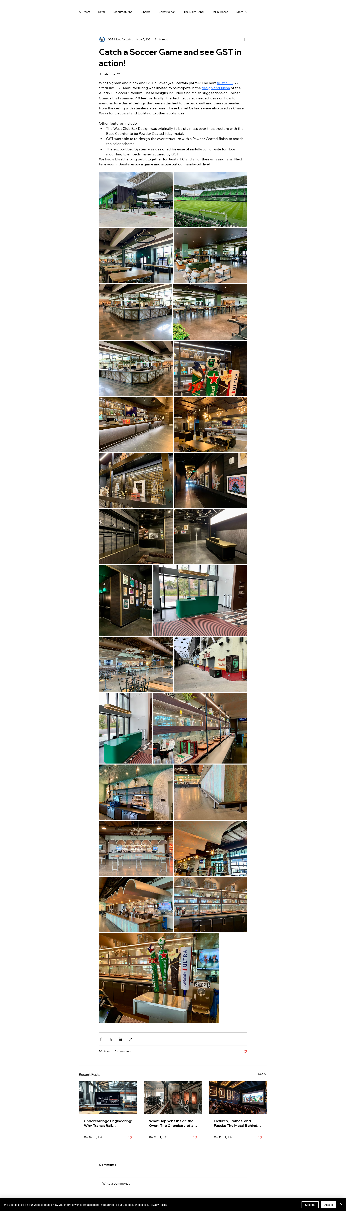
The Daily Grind (194, 12)
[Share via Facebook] (101, 1039)
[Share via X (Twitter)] (111, 1039)
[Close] (341, 1204)
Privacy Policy (158, 1205)
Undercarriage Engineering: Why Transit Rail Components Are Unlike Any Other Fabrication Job (108, 1123)
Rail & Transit (220, 12)
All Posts (84, 12)
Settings (310, 1205)
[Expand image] (136, 199)
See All (262, 1074)
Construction (167, 12)
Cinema (146, 12)
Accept (328, 1205)
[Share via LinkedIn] (120, 1039)
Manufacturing (123, 12)
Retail (101, 12)
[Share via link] (130, 1039)
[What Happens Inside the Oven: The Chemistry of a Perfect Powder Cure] (173, 1097)
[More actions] (244, 39)
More (239, 12)
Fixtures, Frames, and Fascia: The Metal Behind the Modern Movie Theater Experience (237, 1123)
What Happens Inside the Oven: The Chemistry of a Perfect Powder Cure (171, 1123)
